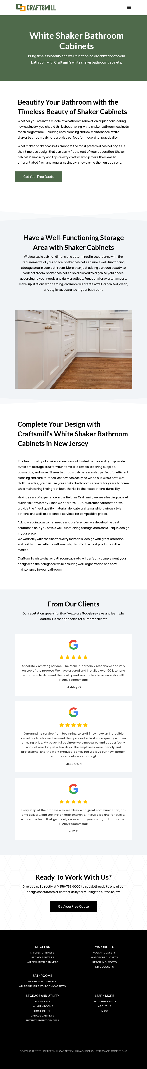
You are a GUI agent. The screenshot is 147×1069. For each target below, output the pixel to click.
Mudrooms (42, 1001)
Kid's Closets (104, 966)
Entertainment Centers (42, 1020)
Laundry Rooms (42, 1006)
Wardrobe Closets (104, 957)
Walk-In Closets (104, 952)
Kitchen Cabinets (42, 952)
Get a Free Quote (104, 1001)
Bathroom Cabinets (42, 981)
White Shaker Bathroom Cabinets (42, 986)
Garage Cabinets (42, 1015)
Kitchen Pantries (42, 957)
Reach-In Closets (104, 962)
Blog (104, 1011)
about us (104, 1006)
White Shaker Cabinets (42, 962)
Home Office (42, 1011)
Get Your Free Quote (38, 176)
